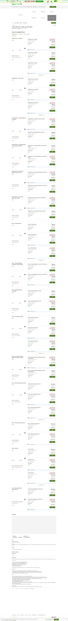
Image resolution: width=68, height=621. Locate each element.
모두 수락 (56, 619)
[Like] (53, 25)
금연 (25, 34)
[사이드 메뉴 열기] (55, 4)
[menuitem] (44, 3)
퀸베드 (28, 34)
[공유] (55, 25)
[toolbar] (32, 7)
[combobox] (19, 7)
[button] (15, 4)
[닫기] (67, 619)
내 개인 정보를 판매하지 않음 (49, 619)
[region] (34, 619)
